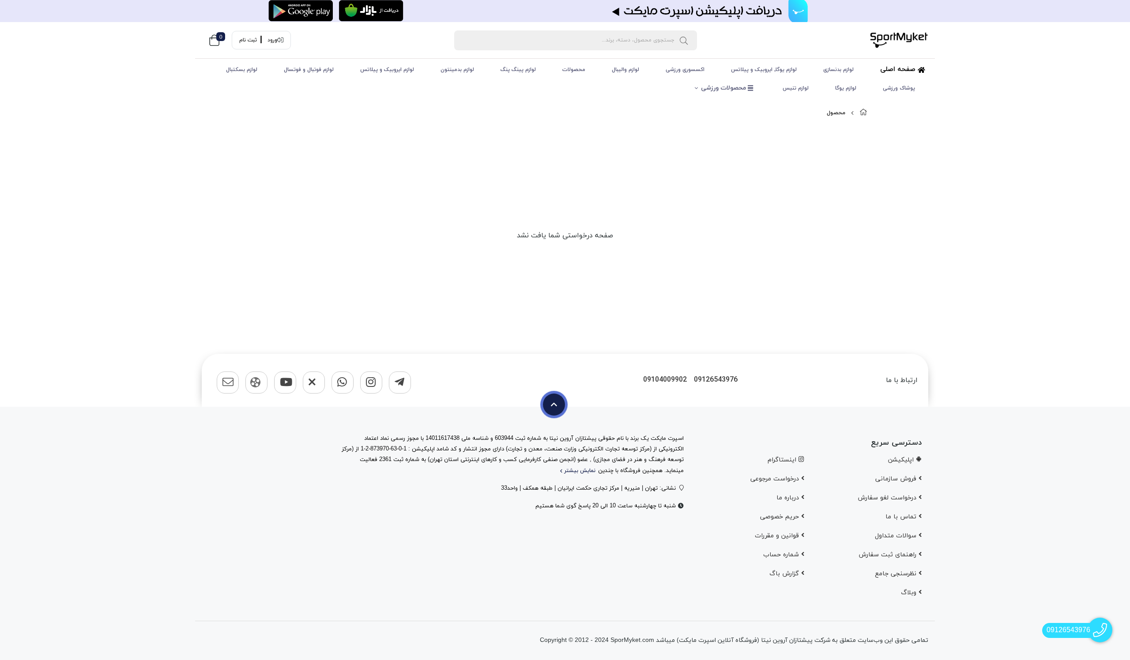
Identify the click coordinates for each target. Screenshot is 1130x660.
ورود (272, 40)
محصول (836, 113)
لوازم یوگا (845, 88)
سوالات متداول (897, 535)
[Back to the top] (554, 405)
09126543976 (716, 380)
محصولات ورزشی (724, 88)
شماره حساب (782, 554)
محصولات (573, 69)
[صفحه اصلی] (863, 113)
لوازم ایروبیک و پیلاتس (387, 69)
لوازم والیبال (625, 69)
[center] (683, 40)
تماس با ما (902, 516)
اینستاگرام (783, 460)
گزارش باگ (785, 573)
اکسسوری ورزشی (685, 69)
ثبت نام (248, 40)
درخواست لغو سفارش (888, 497)
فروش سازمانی (897, 479)
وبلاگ (910, 592)
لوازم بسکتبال (241, 69)
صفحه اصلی (899, 69)
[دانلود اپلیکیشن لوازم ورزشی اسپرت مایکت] (565, 11)
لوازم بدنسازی (838, 69)
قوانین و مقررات (778, 535)
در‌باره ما (788, 497)
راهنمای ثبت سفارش (889, 554)
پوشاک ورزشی (899, 88)
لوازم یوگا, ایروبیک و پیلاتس (764, 69)
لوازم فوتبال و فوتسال (309, 69)
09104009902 (665, 380)
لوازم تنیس (796, 88)
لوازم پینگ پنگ (518, 69)
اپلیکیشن (902, 460)
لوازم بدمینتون (457, 69)
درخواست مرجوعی (775, 479)
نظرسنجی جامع (897, 573)
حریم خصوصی (780, 516)
